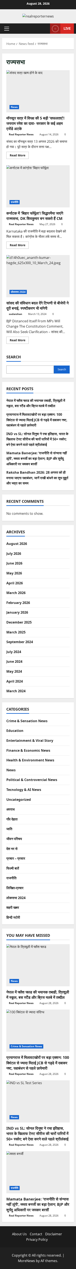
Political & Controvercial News (31, 779)
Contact (36, 1234)
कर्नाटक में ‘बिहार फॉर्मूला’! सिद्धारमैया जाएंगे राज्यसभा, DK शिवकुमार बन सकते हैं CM (38, 186)
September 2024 (19, 642)
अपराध (10, 809)
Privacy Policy (37, 1239)
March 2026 (16, 592)
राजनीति (14, 202)
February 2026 (18, 602)
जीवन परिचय (14, 838)
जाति (9, 829)
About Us (19, 1234)
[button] (6, 28)
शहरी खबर (12, 907)
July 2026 (13, 553)
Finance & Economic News (28, 750)
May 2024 (14, 671)
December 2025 (19, 622)
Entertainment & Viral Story (29, 740)
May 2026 (14, 573)
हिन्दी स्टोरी (13, 917)
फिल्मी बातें (12, 868)
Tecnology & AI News (23, 789)
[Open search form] (44, 28)
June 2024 (14, 661)
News (14, 107)
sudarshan (15, 314)
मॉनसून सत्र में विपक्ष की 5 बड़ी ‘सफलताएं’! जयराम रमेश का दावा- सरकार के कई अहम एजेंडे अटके (38, 91)
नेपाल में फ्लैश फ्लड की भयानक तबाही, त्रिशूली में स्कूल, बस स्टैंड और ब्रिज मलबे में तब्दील (37, 994)
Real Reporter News (21, 134)
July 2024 (13, 651)
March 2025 (16, 632)
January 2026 (17, 612)
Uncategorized (18, 799)
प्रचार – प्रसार (15, 858)
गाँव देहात (12, 819)
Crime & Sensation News (27, 721)
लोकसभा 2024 (18, 292)
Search (13, 356)
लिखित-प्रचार (14, 888)
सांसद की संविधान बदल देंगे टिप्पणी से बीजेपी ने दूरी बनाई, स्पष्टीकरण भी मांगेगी (38, 276)
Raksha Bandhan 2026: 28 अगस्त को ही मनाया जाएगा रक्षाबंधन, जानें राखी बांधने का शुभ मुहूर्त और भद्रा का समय (37, 477)
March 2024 (16, 691)
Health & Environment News (30, 760)
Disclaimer (53, 1234)
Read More (19, 156)
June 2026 (14, 563)
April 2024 (14, 681)
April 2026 (14, 583)
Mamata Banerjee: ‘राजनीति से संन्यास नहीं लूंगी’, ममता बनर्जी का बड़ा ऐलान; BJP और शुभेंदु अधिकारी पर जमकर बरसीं (36, 458)
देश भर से (12, 848)
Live (67, 28)
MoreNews (26, 1260)
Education (14, 730)
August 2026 (16, 543)
